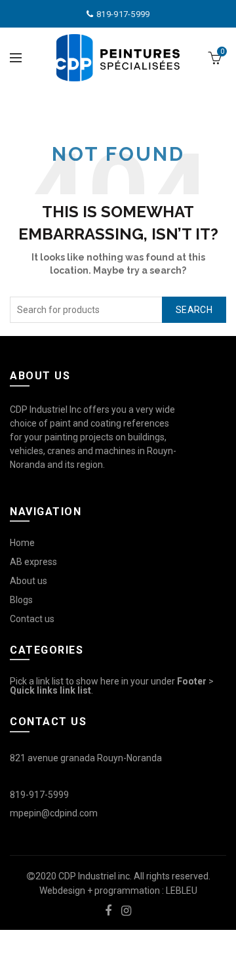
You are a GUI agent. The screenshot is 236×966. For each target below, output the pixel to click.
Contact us (32, 619)
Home (22, 542)
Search (194, 309)
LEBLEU (181, 890)
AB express (33, 561)
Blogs (21, 600)
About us (28, 581)
